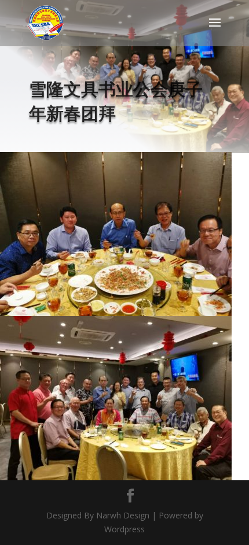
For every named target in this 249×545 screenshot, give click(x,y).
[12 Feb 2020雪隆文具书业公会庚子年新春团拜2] (116, 479)
